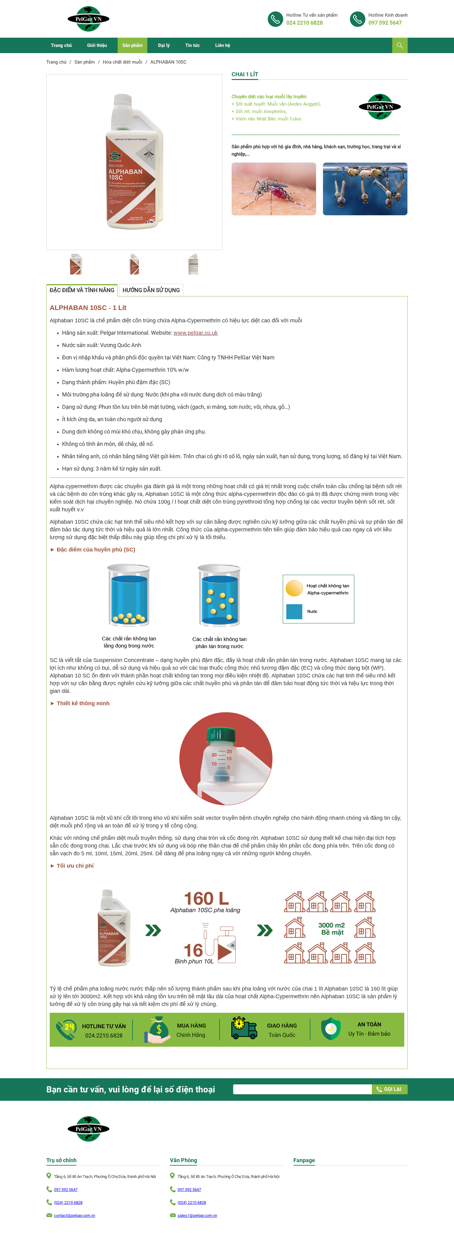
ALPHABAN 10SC (168, 62)
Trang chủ (61, 45)
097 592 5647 (66, 1189)
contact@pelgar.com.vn (74, 1215)
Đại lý (164, 45)
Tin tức (192, 45)
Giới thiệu (97, 45)
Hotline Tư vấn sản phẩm (312, 19)
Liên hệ (222, 45)
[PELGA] (88, 18)
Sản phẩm (132, 45)
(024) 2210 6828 (68, 1202)
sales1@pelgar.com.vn (197, 1215)
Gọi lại (392, 1089)
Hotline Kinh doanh (388, 19)
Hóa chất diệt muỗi (122, 62)
